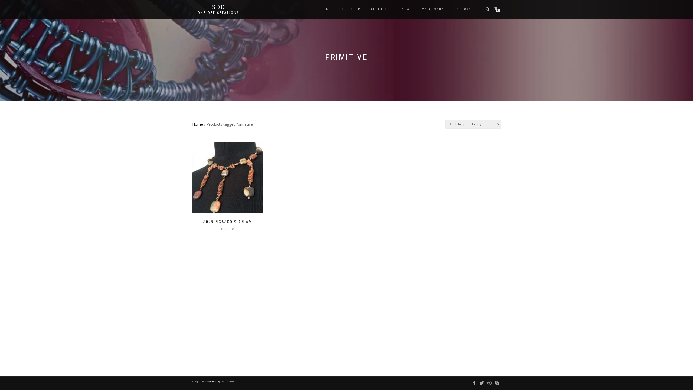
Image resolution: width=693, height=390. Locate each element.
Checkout (466, 9)
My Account (434, 9)
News (407, 9)
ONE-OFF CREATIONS (218, 13)
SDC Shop (351, 9)
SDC (218, 7)
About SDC (381, 9)
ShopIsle (198, 381)
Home (326, 9)
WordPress (228, 381)
